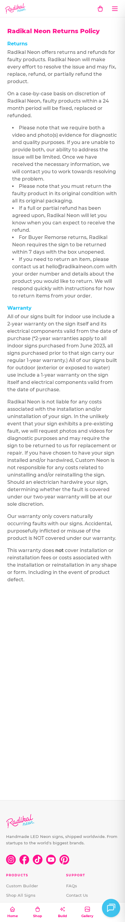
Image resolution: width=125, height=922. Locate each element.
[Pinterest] (64, 859)
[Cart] (100, 8)
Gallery (87, 916)
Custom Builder (22, 885)
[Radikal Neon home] (15, 8)
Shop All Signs (20, 895)
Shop (37, 916)
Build (62, 916)
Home (12, 916)
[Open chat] (111, 908)
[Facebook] (24, 859)
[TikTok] (37, 859)
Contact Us (77, 895)
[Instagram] (11, 859)
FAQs (71, 885)
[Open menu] (114, 8)
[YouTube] (51, 859)
